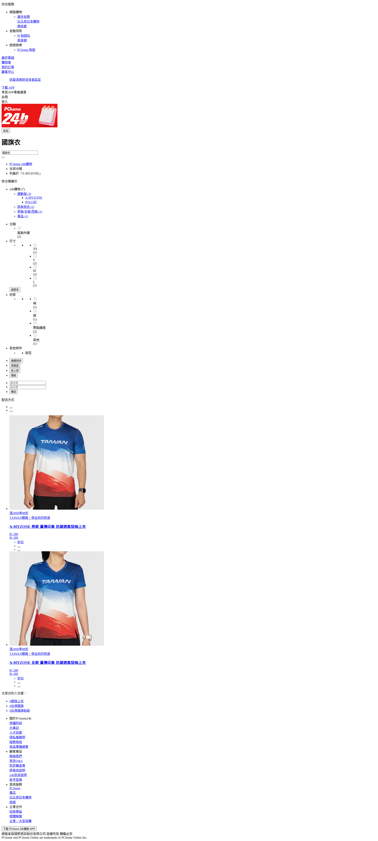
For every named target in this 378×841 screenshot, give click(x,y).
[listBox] (189, 399)
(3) (24, 194)
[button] (189, 27)
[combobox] (189, 144)
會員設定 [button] (34, 79)
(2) (25, 207)
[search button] (3, 157)
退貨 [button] (25, 79)
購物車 (6, 62)
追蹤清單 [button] (15, 79)
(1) (29, 211)
